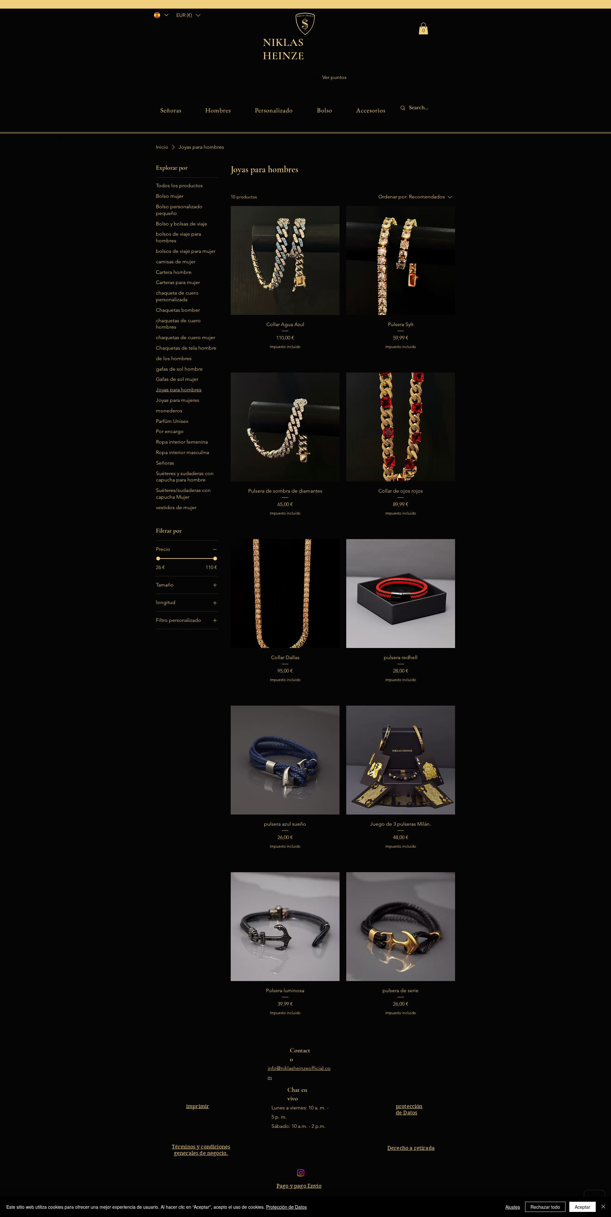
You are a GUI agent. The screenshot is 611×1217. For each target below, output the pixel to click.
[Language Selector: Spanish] (161, 15)
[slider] (158, 558)
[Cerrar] (603, 1207)
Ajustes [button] (512, 1207)
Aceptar (582, 1207)
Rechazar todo (545, 1207)
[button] (188, 15)
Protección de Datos (286, 1207)
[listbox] (188, 15)
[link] (423, 28)
